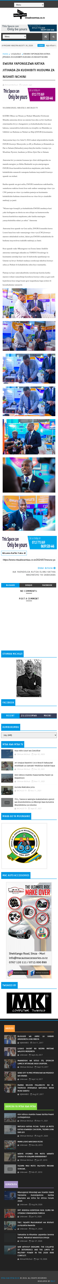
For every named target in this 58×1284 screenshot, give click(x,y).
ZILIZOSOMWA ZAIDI (29, 716)
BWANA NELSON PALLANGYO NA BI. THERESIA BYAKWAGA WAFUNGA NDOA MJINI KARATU (36, 1088)
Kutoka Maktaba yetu (25, 787)
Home (5, 53)
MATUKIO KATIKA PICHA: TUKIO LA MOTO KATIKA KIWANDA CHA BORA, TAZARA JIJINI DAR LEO (36, 1129)
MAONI (47, 715)
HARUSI (9, 1028)
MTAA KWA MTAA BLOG (10, 1278)
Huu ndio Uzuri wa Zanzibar (27, 751)
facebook (47, 585)
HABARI (29, 45)
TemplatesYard (30, 1274)
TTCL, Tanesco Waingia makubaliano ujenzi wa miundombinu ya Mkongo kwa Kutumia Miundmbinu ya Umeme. (34, 802)
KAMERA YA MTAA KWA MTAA (20, 1106)
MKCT (53, 1281)
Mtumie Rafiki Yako (13, 553)
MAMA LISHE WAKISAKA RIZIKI (30, 1142)
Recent (10, 715)
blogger (10, 585)
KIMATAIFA (11, 1184)
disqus (28, 585)
